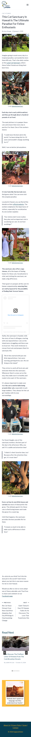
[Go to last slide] (4, 653)
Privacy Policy (16, 725)
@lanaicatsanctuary (17, 106)
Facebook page (7, 596)
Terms (24, 725)
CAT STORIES (6, 13)
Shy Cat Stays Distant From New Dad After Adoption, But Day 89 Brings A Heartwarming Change (7, 611)
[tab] (12, 670)
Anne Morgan (7, 31)
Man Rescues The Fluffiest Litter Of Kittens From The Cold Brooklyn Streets (14, 656)
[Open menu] (27, 4)
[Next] (26, 653)
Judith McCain (10, 662)
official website (18, 204)
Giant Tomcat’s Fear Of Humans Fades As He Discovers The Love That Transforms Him (23, 610)
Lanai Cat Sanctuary (13, 63)
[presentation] (15, 643)
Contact (15, 728)
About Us (7, 725)
